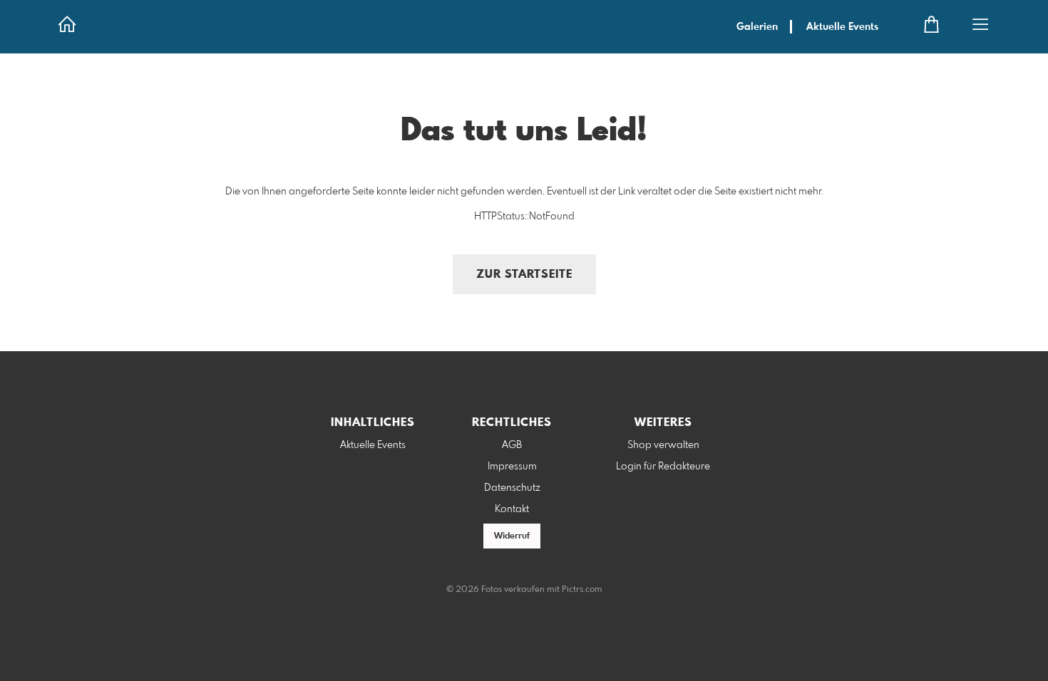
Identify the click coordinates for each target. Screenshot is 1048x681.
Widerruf (512, 536)
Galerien (757, 27)
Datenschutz (512, 488)
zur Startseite (524, 275)
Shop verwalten (663, 445)
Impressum (512, 467)
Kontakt (512, 509)
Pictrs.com (582, 590)
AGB (512, 445)
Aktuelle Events (842, 27)
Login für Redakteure (663, 467)
